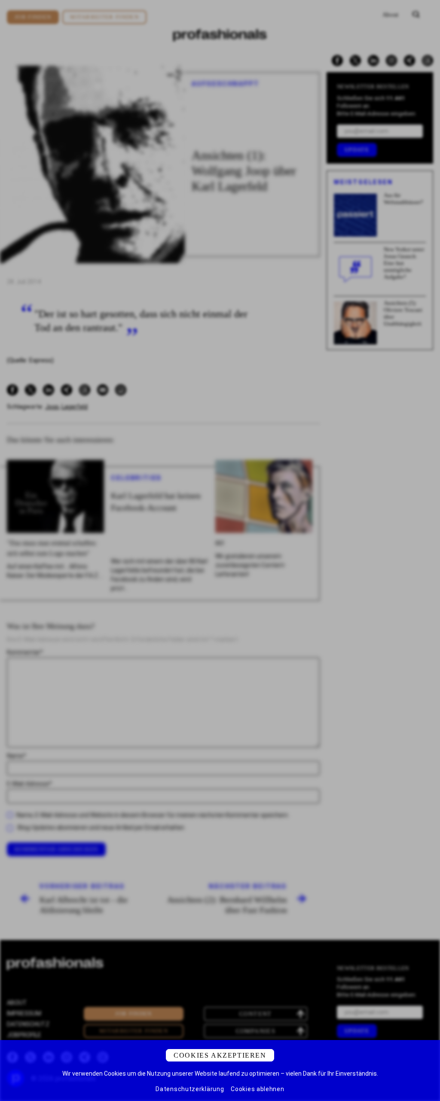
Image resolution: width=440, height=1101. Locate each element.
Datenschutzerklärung (190, 1089)
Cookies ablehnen (257, 1089)
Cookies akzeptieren (220, 1055)
